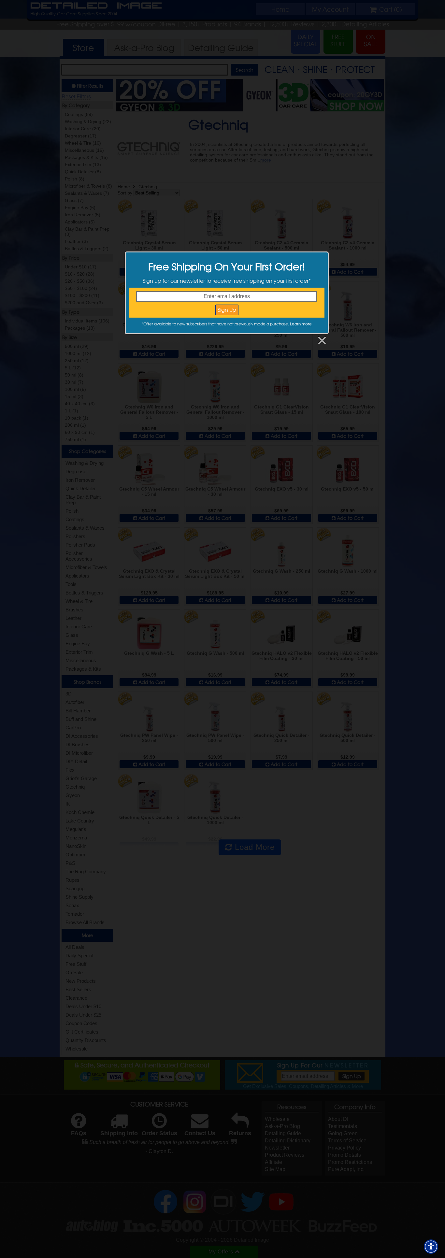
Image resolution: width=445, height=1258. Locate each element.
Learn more (301, 324)
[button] (431, 1246)
